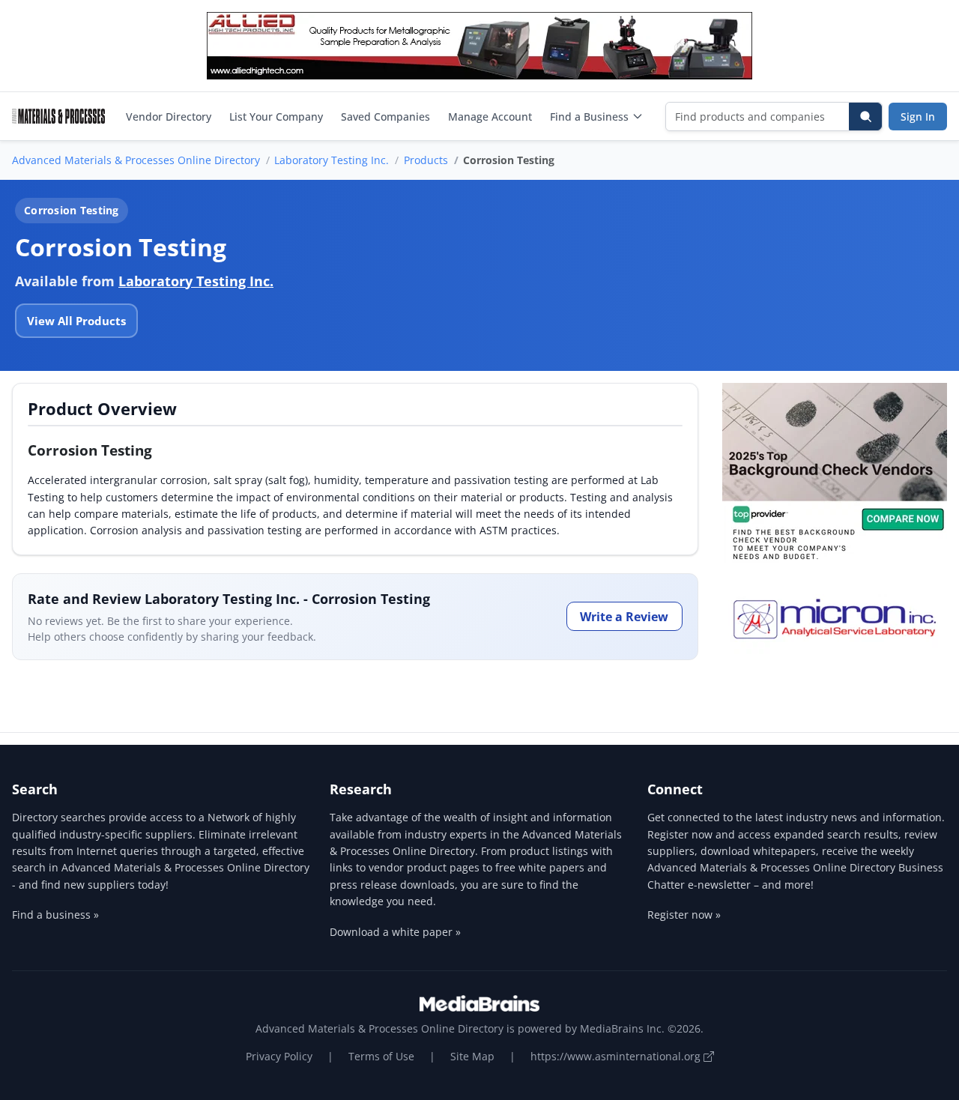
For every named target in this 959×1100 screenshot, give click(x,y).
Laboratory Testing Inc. (331, 160)
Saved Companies (385, 116)
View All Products (76, 320)
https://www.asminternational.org (617, 1056)
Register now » (684, 914)
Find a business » (55, 914)
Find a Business (589, 116)
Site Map (472, 1056)
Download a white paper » (395, 932)
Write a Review (624, 616)
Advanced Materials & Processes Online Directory (136, 160)
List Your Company (276, 116)
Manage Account (490, 116)
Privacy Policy (279, 1056)
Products (426, 160)
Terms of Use (381, 1056)
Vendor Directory (168, 116)
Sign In (918, 116)
